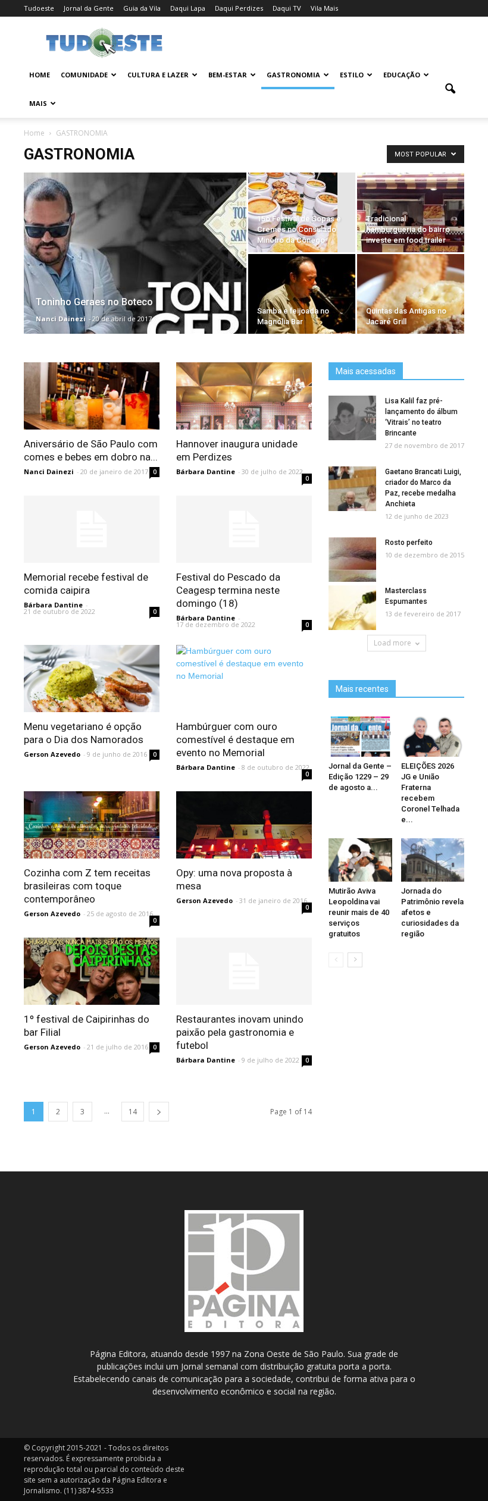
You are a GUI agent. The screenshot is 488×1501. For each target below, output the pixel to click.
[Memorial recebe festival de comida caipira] (91, 529)
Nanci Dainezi (61, 318)
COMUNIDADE (84, 74)
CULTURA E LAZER (158, 74)
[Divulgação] (410, 313)
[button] (450, 89)
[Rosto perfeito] (352, 560)
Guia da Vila (142, 8)
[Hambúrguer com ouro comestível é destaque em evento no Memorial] (244, 663)
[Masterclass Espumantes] (352, 608)
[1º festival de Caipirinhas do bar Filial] (91, 971)
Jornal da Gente (89, 8)
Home (39, 74)
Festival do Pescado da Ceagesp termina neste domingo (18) (228, 590)
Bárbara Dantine (205, 471)
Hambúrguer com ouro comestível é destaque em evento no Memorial (235, 739)
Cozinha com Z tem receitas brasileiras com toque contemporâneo (87, 886)
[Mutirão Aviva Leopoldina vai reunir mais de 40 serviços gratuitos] (360, 860)
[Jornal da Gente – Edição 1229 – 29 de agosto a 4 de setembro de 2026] (360, 735)
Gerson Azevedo (52, 754)
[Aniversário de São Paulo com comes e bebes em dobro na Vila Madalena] (91, 396)
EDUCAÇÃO (401, 74)
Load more (392, 643)
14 (133, 1112)
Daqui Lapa (187, 8)
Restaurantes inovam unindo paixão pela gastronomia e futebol (240, 1032)
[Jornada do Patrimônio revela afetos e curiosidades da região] (433, 860)
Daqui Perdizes (239, 8)
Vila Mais (324, 8)
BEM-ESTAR (227, 74)
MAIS (38, 103)
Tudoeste (39, 8)
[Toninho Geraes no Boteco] (135, 303)
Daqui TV (287, 8)
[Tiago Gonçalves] (301, 217)
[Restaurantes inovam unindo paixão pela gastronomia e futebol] (244, 971)
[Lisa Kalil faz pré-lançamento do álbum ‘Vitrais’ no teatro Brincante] (352, 418)
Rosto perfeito (409, 542)
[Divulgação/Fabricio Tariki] (244, 824)
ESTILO (352, 74)
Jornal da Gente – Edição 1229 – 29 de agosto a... (360, 777)
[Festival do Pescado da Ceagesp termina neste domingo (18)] (244, 529)
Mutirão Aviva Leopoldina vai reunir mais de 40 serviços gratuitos (359, 912)
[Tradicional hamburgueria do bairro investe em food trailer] (410, 231)
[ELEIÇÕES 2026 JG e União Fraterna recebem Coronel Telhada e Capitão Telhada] (433, 735)
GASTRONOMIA (293, 74)
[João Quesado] (91, 824)
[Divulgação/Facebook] (301, 313)
